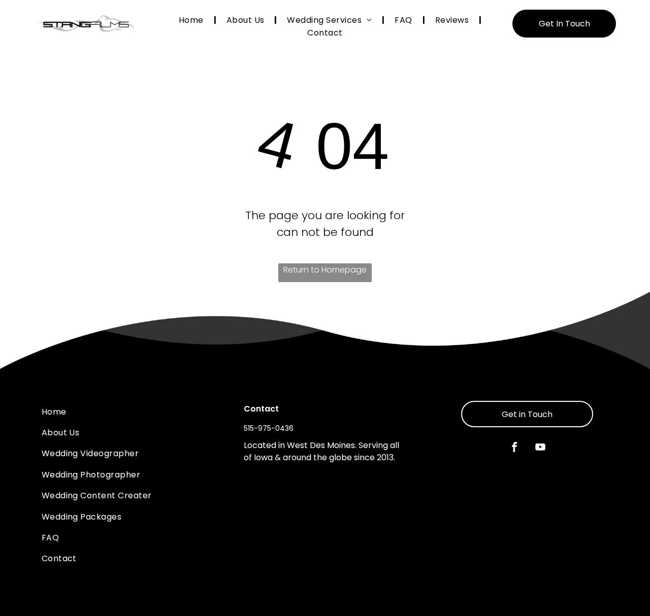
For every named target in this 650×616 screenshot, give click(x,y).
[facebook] (514, 448)
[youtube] (540, 448)
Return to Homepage (325, 270)
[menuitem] (192, 20)
